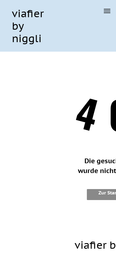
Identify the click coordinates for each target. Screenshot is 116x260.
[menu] (107, 11)
